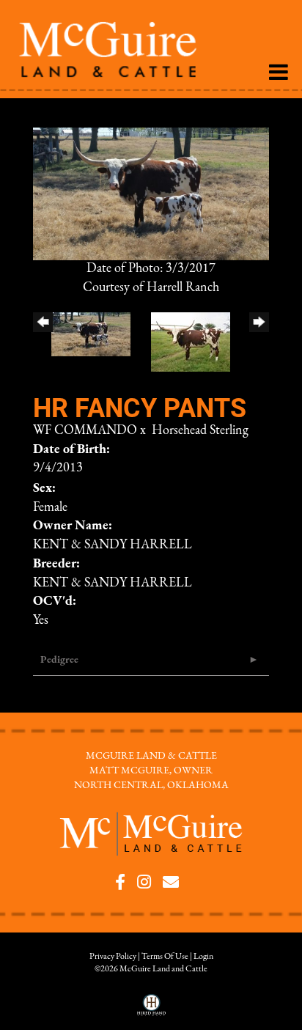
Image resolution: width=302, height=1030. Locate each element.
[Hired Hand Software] (151, 1010)
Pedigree (59, 660)
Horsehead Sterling (200, 431)
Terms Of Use (164, 956)
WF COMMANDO (85, 431)
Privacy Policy (112, 956)
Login (203, 956)
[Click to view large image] (151, 193)
